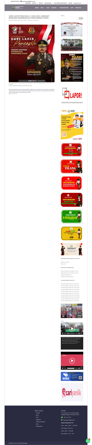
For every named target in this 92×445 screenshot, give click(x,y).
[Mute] (79, 333)
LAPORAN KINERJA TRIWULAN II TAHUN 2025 (70, 300)
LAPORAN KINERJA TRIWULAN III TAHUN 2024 (70, 295)
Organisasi (38, 419)
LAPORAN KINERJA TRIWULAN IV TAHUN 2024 (70, 297)
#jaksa (28, 89)
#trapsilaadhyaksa (15, 92)
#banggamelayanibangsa (25, 92)
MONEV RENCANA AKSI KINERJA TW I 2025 (69, 271)
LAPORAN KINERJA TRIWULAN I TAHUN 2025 (70, 298)
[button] (72, 328)
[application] (72, 328)
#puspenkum (15, 90)
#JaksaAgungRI (12, 89)
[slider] (70, 333)
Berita (37, 415)
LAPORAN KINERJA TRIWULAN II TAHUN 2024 (70, 293)
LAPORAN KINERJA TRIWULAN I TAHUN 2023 (70, 283)
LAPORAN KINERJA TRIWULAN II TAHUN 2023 (70, 285)
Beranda (38, 413)
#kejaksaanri (18, 89)
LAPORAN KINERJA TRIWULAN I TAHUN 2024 (70, 291)
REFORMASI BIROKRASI (60, 3)
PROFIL (34, 3)
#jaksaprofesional (34, 89)
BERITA (41, 3)
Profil (37, 417)
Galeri (37, 424)
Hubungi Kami (77, 3)
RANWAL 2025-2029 (65, 262)
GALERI (70, 3)
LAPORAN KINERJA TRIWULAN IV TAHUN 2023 (70, 289)
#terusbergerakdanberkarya (45, 90)
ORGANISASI (47, 3)
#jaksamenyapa (42, 89)
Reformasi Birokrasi (40, 421)
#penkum (20, 90)
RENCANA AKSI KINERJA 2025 (67, 267)
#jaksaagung (24, 89)
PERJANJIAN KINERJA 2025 (66, 274)
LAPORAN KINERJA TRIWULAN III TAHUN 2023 (70, 287)
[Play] (62, 333)
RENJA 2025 (63, 264)
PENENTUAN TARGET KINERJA (67, 276)
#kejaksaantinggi (26, 90)
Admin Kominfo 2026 (15, 20)
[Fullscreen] (81, 333)
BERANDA (28, 3)
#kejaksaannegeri (34, 90)
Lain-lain (29, 20)
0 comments (35, 20)
